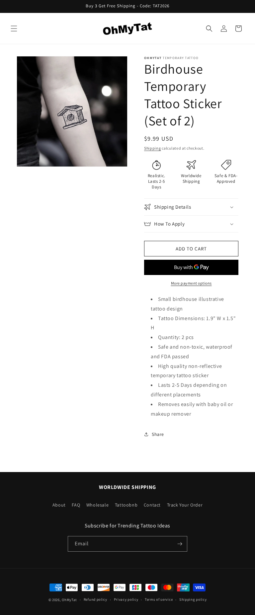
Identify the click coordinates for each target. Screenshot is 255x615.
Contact (152, 505)
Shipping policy (193, 599)
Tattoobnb (126, 505)
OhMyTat (69, 599)
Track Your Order (185, 505)
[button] (14, 28)
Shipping (152, 148)
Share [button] (158, 434)
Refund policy (95, 599)
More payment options (191, 283)
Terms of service (159, 599)
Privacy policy (126, 599)
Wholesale (97, 505)
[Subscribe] (179, 544)
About (59, 505)
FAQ (76, 505)
